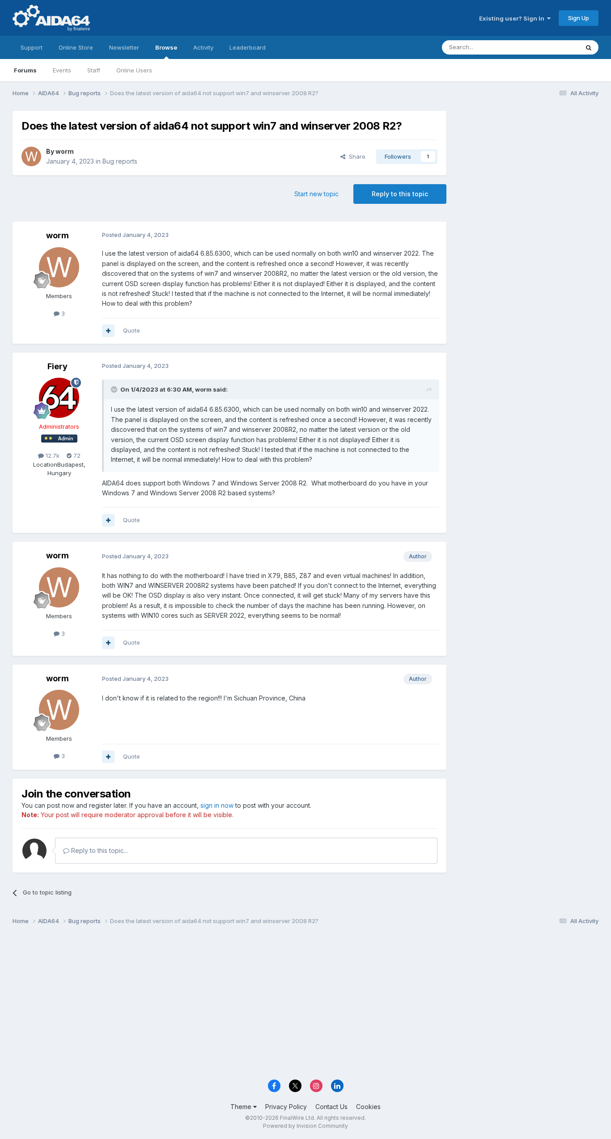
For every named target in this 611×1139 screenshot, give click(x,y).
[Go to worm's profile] (31, 156)
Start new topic (316, 194)
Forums (25, 70)
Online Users (134, 70)
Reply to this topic (400, 194)
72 (76, 455)
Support (31, 47)
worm (64, 151)
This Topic (553, 47)
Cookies (368, 1106)
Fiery (57, 366)
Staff (93, 70)
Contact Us (331, 1106)
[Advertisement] (526, 170)
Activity (203, 47)
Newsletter (124, 47)
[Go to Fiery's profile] (59, 398)
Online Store (76, 47)
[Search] (588, 47)
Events (62, 70)
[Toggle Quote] (115, 389)
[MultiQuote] (108, 331)
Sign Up (578, 17)
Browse (166, 47)
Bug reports (119, 161)
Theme (241, 1106)
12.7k (51, 455)
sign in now (216, 805)
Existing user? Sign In (513, 18)
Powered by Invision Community (305, 1125)
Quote (131, 330)
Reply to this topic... (98, 850)
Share (355, 156)
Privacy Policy (286, 1106)
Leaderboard (247, 47)
